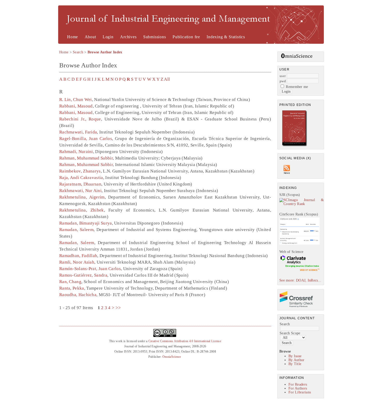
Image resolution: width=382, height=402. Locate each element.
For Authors (297, 388)
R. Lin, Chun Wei (75, 99)
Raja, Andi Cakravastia (81, 177)
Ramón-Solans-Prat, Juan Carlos (90, 268)
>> (118, 307)
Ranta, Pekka (71, 288)
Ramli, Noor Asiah (76, 262)
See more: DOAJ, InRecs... (300, 280)
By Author (296, 360)
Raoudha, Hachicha (77, 294)
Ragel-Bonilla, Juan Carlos (85, 138)
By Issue (294, 356)
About (90, 37)
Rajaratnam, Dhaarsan (80, 184)
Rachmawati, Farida (78, 132)
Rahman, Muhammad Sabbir (86, 158)
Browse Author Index (105, 52)
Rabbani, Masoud (76, 106)
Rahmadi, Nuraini (76, 151)
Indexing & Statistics (226, 37)
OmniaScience (171, 357)
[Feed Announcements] (287, 175)
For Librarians (299, 392)
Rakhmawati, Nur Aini (80, 190)
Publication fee (186, 37)
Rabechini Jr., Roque (80, 119)
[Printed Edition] (295, 146)
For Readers (297, 384)
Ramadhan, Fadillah (78, 255)
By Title (294, 364)
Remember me (297, 87)
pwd (283, 81)
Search (285, 324)
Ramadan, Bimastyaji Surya (85, 223)
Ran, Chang (70, 281)
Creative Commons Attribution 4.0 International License (184, 341)
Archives (128, 37)
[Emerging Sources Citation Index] (299, 271)
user (283, 76)
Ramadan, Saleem (76, 229)
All (167, 79)
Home (72, 37)
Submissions (154, 37)
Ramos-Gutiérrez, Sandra (83, 275)
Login (108, 37)
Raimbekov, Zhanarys (80, 171)
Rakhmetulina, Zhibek (81, 210)
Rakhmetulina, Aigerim (82, 197)
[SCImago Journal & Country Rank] (301, 204)
